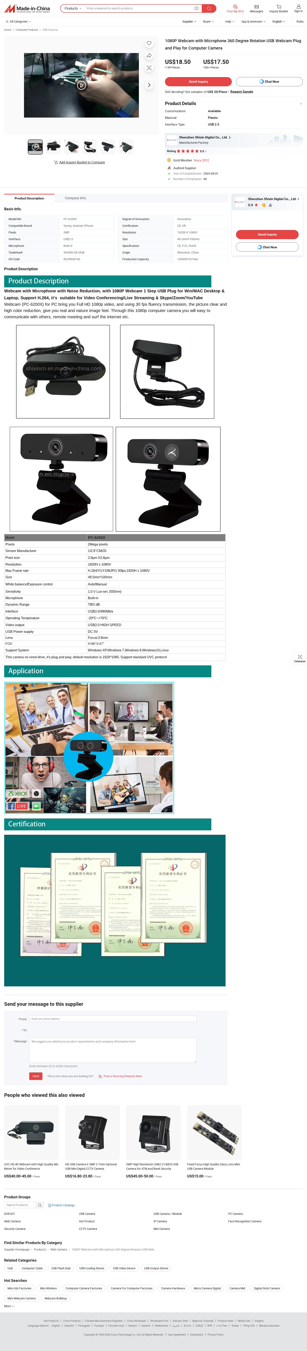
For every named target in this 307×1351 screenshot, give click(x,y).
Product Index (225, 1320)
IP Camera (160, 1221)
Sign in (298, 11)
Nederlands (161, 1325)
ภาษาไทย (221, 1325)
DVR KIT (9, 1214)
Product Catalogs (63, 1205)
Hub (10, 1268)
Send (36, 1076)
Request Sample (241, 92)
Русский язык (116, 1325)
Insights (259, 1320)
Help (228, 21)
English (56, 1325)
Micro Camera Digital (207, 1288)
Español (69, 1325)
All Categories (19, 21)
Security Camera (14, 1229)
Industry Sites (180, 1320)
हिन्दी (209, 1325)
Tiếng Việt (249, 1325)
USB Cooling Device (91, 1268)
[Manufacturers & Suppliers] (27, 8)
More (7, 1306)
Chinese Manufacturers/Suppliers (104, 1320)
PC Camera (235, 1214)
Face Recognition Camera (244, 1221)
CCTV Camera (88, 1229)
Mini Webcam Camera (22, 1298)
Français (99, 1325)
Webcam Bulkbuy (55, 1298)
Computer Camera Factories (84, 1288)
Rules (300, 21)
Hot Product (87, 1221)
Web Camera (12, 1221)
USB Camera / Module (168, 1214)
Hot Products (51, 1320)
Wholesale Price (159, 1320)
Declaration (196, 1334)
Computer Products (27, 29)
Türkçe (235, 1325)
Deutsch (146, 1325)
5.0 (251, 205)
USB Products (50, 29)
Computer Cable (32, 1268)
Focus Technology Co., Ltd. (126, 1334)
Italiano (132, 1325)
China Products (72, 1320)
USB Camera (87, 1214)
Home (7, 29)
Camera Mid (237, 1288)
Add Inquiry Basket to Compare (82, 162)
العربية (175, 1325)
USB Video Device (124, 1268)
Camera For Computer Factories (131, 1288)
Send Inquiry (198, 82)
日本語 (199, 1325)
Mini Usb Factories (19, 1288)
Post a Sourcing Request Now (120, 1076)
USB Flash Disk (61, 1268)
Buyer (207, 21)
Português (84, 1325)
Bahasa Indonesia (269, 1325)
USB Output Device (156, 1268)
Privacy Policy (215, 1334)
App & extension (251, 21)
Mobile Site (244, 1320)
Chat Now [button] (272, 82)
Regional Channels (202, 1320)
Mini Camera (162, 1229)
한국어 (187, 1325)
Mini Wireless (48, 1288)
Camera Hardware (173, 1288)
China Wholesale (136, 1320)
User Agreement (177, 1334)
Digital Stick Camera (267, 1288)
